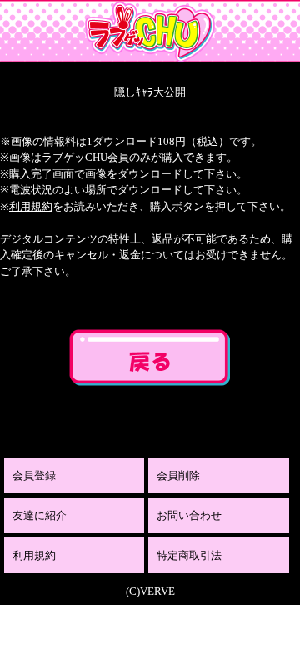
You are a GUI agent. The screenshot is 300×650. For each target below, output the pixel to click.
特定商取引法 (189, 555)
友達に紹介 (39, 515)
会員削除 (178, 475)
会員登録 (34, 475)
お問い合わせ (189, 515)
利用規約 (30, 206)
